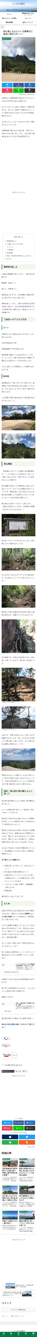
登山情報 (11, 1024)
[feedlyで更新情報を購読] (10, 1142)
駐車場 (11, 250)
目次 (15, 237)
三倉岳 (19, 1071)
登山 (25, 1071)
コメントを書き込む (18, 1309)
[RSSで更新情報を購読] (27, 1142)
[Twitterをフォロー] (27, 1137)
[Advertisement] (18, 212)
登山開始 (10, 253)
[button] (29, 90)
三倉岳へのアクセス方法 (15, 244)
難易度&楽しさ (12, 241)
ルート (11, 247)
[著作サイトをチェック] (10, 1137)
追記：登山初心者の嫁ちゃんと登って (19, 256)
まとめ (9, 259)
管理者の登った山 (9, 1071)
